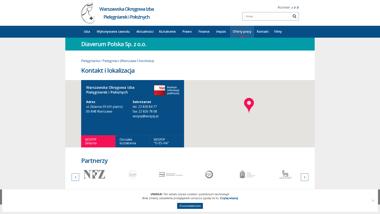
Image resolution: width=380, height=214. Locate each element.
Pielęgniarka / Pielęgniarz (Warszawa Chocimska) (117, 61)
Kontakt (263, 32)
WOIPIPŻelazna (91, 141)
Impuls (221, 32)
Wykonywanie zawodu (113, 32)
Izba (87, 32)
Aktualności (145, 32)
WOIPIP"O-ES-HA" (161, 141)
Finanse (204, 32)
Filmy (278, 32)
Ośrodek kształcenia (128, 141)
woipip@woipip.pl (146, 116)
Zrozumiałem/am (190, 205)
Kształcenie (167, 32)
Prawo (187, 32)
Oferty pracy (242, 32)
